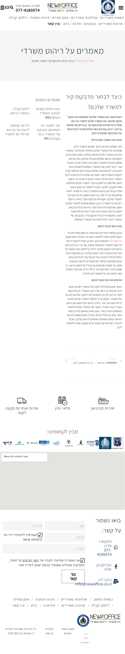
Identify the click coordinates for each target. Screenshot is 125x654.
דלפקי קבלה (18, 17)
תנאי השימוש (31, 560)
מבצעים (90, 23)
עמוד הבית (88, 61)
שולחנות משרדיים (84, 17)
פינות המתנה (40, 17)
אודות (77, 23)
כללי (78, 61)
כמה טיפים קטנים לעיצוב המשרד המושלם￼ (48, 113)
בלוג (66, 23)
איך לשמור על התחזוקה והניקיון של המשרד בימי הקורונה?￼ (48, 132)
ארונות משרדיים (111, 23)
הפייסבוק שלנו (104, 567)
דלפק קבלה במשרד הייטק (20, 110)
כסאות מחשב (103, 599)
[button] (5, 443)
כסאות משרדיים (112, 17)
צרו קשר (54, 23)
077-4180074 (28, 10)
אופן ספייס (60, 17)
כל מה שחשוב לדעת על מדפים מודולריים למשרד (17, 129)
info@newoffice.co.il (93, 584)
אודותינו (49, 605)
